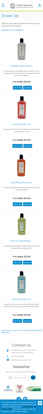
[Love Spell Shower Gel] (21, 108)
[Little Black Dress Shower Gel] (21, 49)
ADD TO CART (17, 87)
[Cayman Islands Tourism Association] (8, 388)
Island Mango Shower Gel (21, 182)
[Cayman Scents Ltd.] (21, 5)
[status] (40, 403)
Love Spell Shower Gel (21, 124)
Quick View (27, 87)
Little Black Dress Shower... (21, 66)
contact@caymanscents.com (21, 360)
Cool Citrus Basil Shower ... (21, 241)
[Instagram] (25, 399)
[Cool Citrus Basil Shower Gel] (21, 224)
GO (33, 377)
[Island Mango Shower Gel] (21, 166)
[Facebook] (19, 399)
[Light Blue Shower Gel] (21, 282)
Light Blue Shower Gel (21, 299)
